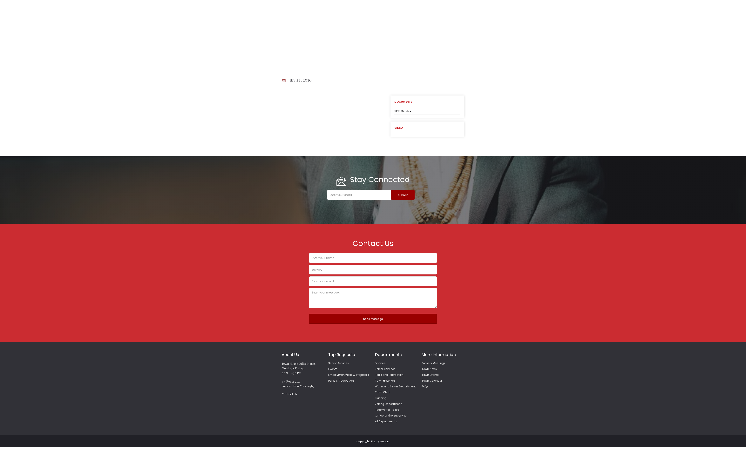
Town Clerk (382, 392)
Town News (429, 369)
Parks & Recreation (341, 381)
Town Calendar (432, 381)
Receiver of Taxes (387, 410)
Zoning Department (388, 404)
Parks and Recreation (389, 375)
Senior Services (338, 363)
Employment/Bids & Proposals (348, 375)
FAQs (425, 386)
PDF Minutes (402, 111)
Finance (380, 363)
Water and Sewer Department (395, 386)
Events (332, 369)
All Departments (386, 421)
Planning (380, 398)
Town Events (430, 375)
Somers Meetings (433, 363)
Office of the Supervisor (391, 416)
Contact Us (289, 394)
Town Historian (385, 381)
